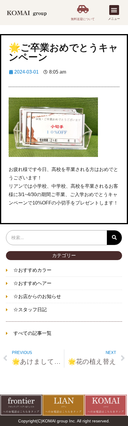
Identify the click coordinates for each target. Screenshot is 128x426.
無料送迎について (83, 19)
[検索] (114, 237)
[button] (114, 10)
